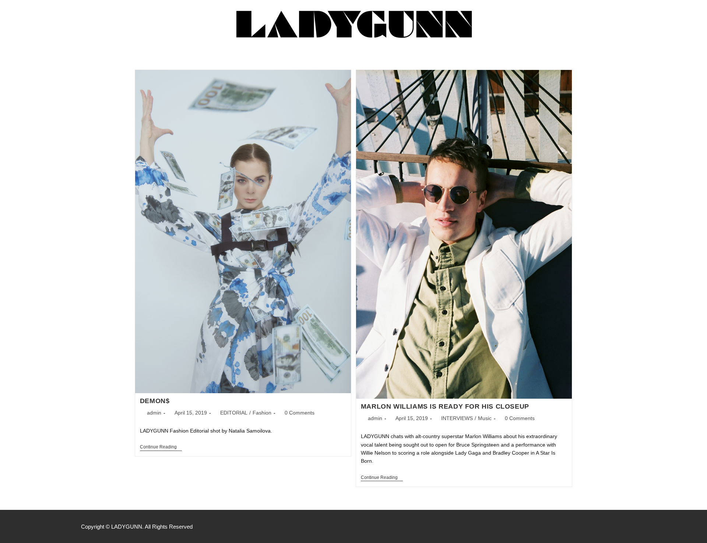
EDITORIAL (233, 413)
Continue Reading (161, 446)
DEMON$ (155, 401)
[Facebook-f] (591, 526)
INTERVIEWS (457, 418)
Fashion (262, 413)
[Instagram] (607, 526)
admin (154, 413)
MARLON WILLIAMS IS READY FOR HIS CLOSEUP (445, 406)
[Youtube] (622, 526)
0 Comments (299, 413)
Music (485, 418)
